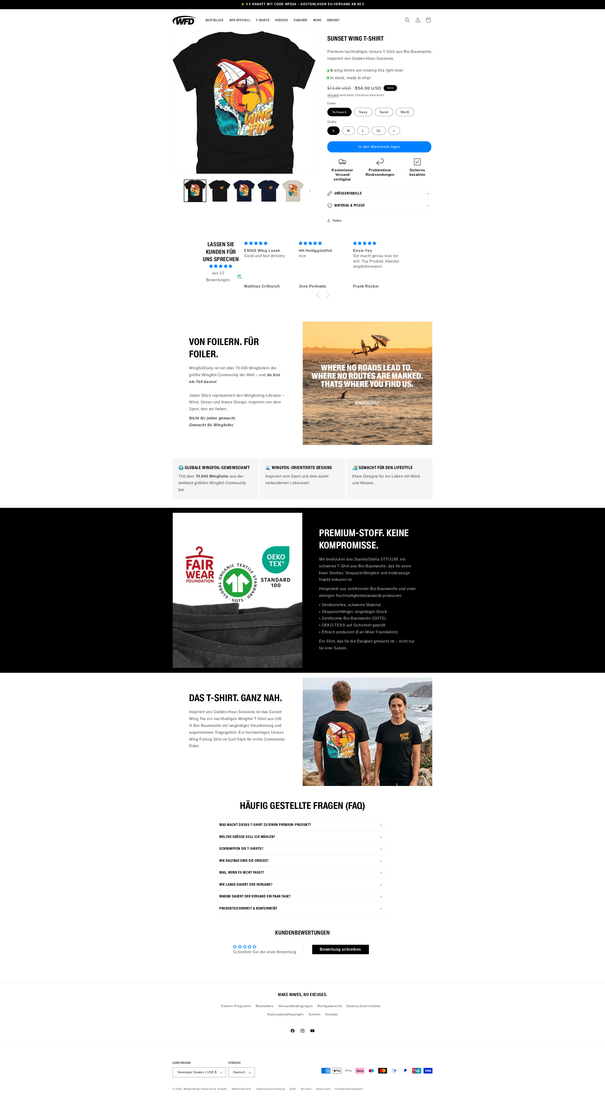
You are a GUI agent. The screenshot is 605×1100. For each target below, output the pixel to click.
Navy (363, 112)
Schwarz (339, 112)
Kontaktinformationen (349, 1088)
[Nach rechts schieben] (310, 191)
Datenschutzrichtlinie (363, 1006)
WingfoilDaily (192, 1089)
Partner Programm (236, 1006)
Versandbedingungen (295, 1006)
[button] (407, 20)
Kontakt (331, 1014)
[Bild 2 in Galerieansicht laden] (219, 191)
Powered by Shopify (214, 1089)
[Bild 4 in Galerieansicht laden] (268, 191)
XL (378, 131)
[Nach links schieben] (178, 191)
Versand (333, 95)
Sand (384, 112)
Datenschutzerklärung (270, 1088)
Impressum (323, 1088)
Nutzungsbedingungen (285, 1014)
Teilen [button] (337, 220)
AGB (293, 1088)
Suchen (314, 1014)
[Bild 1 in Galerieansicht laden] (195, 191)
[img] (220, 266)
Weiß (405, 112)
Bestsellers (265, 1006)
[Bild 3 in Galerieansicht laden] (244, 191)
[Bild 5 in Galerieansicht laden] (293, 191)
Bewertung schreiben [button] (340, 949)
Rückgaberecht (329, 1006)
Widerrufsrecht (241, 1088)
